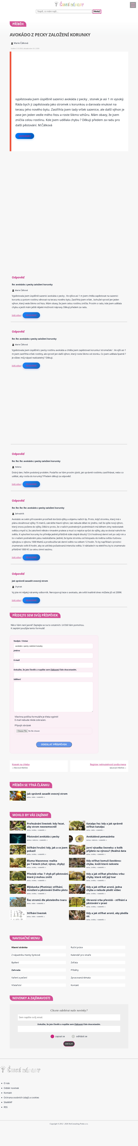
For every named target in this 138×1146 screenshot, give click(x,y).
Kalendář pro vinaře (81, 954)
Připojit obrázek (23, 725)
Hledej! (97, 12)
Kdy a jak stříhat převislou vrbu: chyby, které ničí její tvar (105, 875)
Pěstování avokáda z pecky (43, 836)
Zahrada (15, 970)
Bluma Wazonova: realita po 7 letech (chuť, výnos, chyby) (46, 862)
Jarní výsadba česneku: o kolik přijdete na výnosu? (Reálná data (106, 849)
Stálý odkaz (16, 315)
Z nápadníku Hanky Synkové (25, 954)
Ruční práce (77, 947)
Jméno (17, 650)
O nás (7, 1083)
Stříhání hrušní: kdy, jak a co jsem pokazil (47, 849)
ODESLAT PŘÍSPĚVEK (54, 744)
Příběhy (75, 970)
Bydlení (15, 962)
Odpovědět (25, 136)
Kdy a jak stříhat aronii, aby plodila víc (107, 915)
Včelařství (16, 985)
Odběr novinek (11, 1088)
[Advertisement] (69, 70)
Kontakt (75, 985)
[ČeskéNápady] (69, 6)
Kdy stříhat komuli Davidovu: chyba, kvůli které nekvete (103, 862)
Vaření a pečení (19, 977)
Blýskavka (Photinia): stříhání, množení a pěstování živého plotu (47, 888)
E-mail (17, 660)
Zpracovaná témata (81, 977)
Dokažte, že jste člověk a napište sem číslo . (45, 669)
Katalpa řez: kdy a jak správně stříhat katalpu (104, 825)
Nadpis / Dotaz (21, 641)
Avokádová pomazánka (100, 836)
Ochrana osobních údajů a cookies (21, 1097)
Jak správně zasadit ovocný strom (47, 793)
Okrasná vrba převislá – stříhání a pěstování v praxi (106, 901)
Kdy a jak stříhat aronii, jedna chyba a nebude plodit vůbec (104, 888)
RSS (6, 1107)
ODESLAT (69, 1044)
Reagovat (31, 315)
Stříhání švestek (36, 913)
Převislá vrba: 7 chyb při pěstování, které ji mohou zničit (48, 875)
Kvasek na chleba (21, 764)
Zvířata (74, 962)
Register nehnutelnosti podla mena (108, 764)
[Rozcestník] (133, 5)
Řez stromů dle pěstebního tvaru (47, 900)
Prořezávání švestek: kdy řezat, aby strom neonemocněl (46, 825)
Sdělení (17, 679)
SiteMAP (8, 1102)
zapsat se (60, 1036)
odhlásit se (81, 1036)
